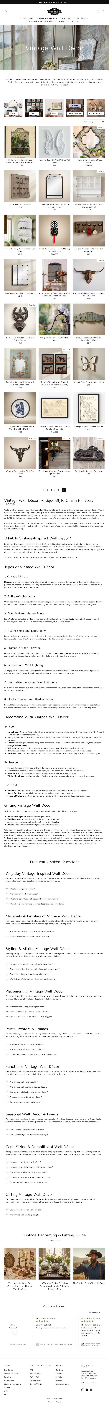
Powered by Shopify (54, 1402)
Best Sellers (27, 18)
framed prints (69, 619)
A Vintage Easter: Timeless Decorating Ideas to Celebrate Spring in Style (54, 1286)
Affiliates (59, 1377)
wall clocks (18, 602)
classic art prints (60, 653)
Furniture (65, 18)
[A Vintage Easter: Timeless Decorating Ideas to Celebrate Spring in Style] (54, 1264)
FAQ (31, 1370)
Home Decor (9, 1381)
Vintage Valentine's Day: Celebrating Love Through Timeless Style (20, 1286)
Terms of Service (36, 1384)
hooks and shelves (40, 705)
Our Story (59, 1370)
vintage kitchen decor (17, 745)
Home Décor (80, 18)
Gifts (75, 22)
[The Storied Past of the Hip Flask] (89, 1264)
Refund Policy (35, 1377)
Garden (63, 22)
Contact (59, 1373)
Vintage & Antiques (47, 18)
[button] (15, 1332)
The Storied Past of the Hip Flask (89, 1283)
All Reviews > (94, 1312)
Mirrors (7, 582)
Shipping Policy (35, 1373)
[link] (54, 1344)
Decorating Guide (62, 1384)
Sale (5, 1395)
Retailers (59, 1381)
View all (54, 1240)
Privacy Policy (35, 1381)
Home (54, 43)
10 (58, 490)
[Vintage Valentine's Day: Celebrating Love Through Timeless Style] (20, 1264)
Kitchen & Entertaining (41, 22)
